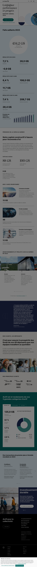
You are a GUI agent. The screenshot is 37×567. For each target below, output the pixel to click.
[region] (18, 562)
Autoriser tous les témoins (19, 565)
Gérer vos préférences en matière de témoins (8, 565)
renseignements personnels (22, 563)
